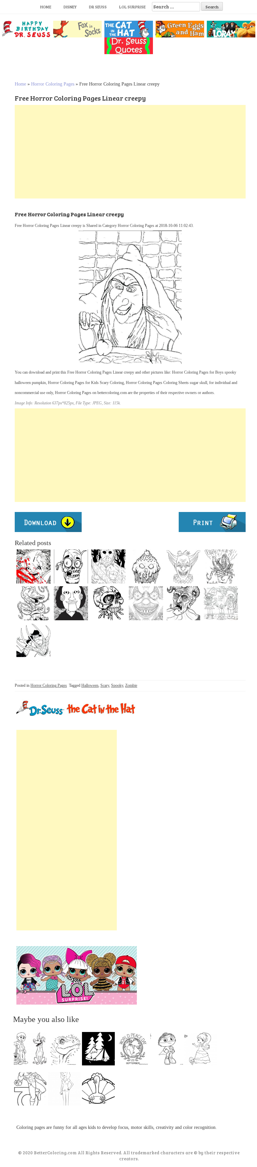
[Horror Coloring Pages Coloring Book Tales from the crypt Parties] (33, 603)
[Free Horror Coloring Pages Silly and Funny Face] (71, 566)
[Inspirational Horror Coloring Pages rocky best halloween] (183, 603)
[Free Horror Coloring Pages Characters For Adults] (220, 566)
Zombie (131, 685)
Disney (70, 6)
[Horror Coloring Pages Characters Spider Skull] (108, 603)
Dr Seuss (98, 6)
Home (45, 6)
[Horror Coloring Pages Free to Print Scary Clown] (183, 566)
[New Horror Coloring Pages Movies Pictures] (71, 603)
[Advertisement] (130, 152)
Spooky (117, 685)
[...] (32, 1050)
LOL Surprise (132, 6)
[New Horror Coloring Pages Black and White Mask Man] (108, 566)
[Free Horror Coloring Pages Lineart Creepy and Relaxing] (145, 603)
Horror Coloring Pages (52, 84)
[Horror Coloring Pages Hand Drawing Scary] (145, 566)
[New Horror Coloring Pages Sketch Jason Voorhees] (33, 640)
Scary (104, 685)
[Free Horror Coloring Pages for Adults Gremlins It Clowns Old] (220, 603)
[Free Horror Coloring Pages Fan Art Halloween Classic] (33, 566)
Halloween (89, 685)
